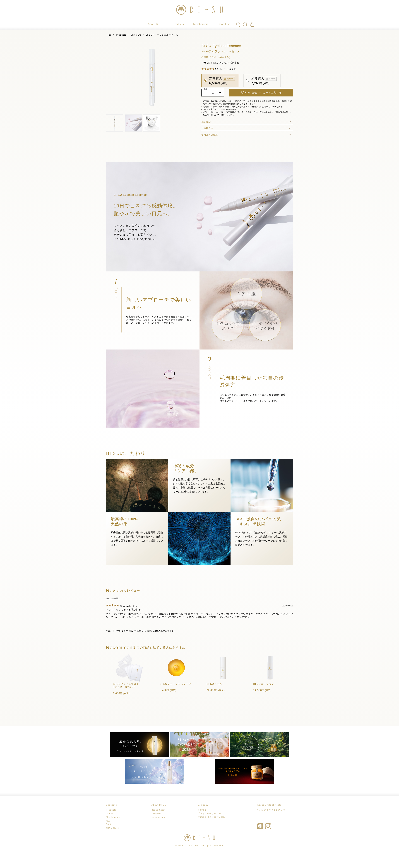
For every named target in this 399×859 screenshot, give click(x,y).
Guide (109, 813)
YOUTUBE (157, 813)
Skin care (136, 35)
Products (121, 35)
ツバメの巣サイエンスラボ (271, 810)
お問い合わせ (113, 828)
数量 (205, 89)
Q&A (108, 824)
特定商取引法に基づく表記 (212, 817)
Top (110, 35)
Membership (113, 817)
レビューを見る (228, 69)
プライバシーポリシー (209, 813)
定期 (108, 821)
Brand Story (158, 810)
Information (158, 817)
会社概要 (202, 810)
